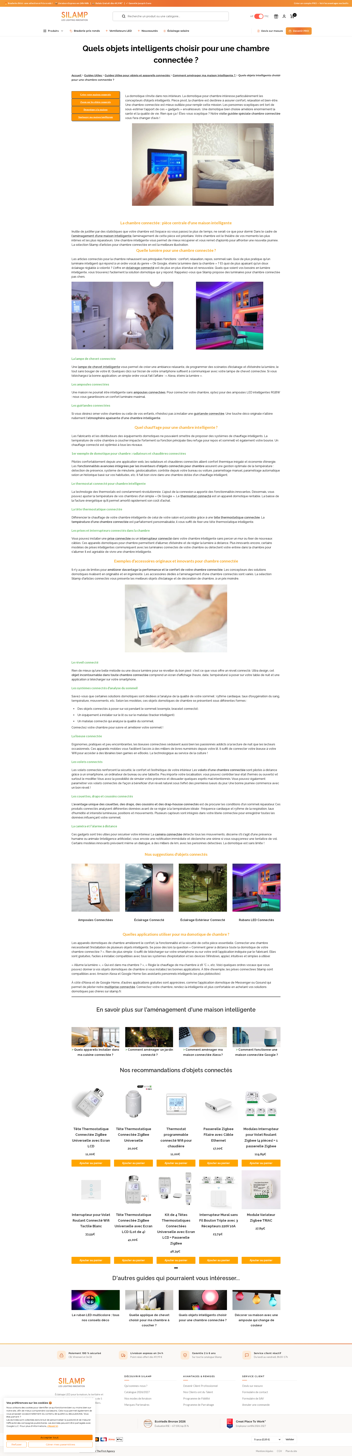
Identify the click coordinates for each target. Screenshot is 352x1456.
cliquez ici (52, 1426)
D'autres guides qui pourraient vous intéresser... (176, 1278)
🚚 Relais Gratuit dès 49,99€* (107, 3)
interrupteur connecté (156, 538)
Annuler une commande (256, 1404)
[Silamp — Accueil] (71, 1382)
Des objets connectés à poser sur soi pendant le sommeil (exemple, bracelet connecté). (138, 708)
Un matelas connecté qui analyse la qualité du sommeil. (115, 721)
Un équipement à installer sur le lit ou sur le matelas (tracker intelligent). (126, 715)
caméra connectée (168, 834)
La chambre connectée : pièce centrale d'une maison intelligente (176, 222)
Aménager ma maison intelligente (95, 117)
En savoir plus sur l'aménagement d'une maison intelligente (176, 1009)
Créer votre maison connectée (95, 94)
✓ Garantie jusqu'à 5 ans (138, 3)
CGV (279, 1451)
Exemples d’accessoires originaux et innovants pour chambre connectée (176, 561)
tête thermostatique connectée (237, 517)
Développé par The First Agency (97, 1451)
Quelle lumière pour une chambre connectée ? (176, 250)
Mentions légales (264, 1451)
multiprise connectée (119, 987)
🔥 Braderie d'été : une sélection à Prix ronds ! (29, 3)
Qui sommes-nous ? (135, 1385)
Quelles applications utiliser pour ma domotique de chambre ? (176, 934)
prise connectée (119, 538)
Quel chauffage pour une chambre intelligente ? (176, 427)
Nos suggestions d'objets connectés (176, 854)
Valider (290, 1439)
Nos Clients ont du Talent (198, 1392)
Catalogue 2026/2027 (137, 1392)
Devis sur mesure (252, 1385)
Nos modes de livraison (137, 1398)
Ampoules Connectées (95, 920)
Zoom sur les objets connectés (95, 102)
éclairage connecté (140, 268)
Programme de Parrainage (198, 1404)
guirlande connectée (209, 413)
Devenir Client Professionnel (200, 1385)
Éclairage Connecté (149, 920)
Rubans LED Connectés (256, 920)
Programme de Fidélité (196, 1398)
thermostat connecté (195, 496)
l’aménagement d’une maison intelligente (101, 236)
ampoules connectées (149, 392)
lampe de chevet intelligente (99, 367)
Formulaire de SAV (253, 1398)
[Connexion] (284, 16)
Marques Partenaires (136, 1404)
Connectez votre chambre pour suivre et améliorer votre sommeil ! (117, 727)
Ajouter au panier (91, 1163)
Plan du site (291, 1451)
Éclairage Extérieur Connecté (202, 920)
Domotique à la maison (95, 109)
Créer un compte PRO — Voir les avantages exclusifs (321, 3)
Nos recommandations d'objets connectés (176, 1070)
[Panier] (292, 16)
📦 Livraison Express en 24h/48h (72, 3)
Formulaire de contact (255, 1392)
